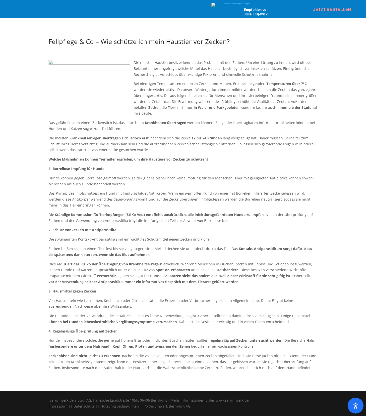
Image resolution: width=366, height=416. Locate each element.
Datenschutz (83, 406)
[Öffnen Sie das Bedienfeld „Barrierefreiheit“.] (356, 406)
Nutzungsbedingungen (119, 406)
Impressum (58, 406)
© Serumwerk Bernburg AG (167, 406)
